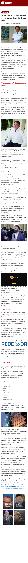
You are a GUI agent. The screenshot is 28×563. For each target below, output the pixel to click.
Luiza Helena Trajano (11, 483)
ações (11, 336)
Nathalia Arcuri (8, 485)
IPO (24, 449)
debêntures (19, 334)
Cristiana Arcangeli (17, 485)
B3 (22, 451)
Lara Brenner (7, 486)
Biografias (5, 12)
